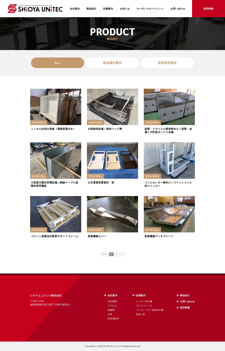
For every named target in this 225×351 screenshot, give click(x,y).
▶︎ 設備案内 (139, 295)
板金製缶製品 (112, 62)
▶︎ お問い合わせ (186, 301)
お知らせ (125, 8)
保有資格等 (113, 318)
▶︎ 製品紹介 (183, 295)
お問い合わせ (177, 8)
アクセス (112, 305)
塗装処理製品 (167, 62)
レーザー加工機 (144, 301)
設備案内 (108, 8)
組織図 (111, 310)
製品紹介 (92, 8)
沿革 (110, 314)
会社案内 (75, 8)
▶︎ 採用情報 (183, 307)
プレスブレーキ (144, 305)
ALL (58, 62)
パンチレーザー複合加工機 (150, 310)
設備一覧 (140, 314)
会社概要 (112, 301)
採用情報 (208, 8)
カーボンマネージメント (150, 8)
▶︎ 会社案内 (110, 295)
